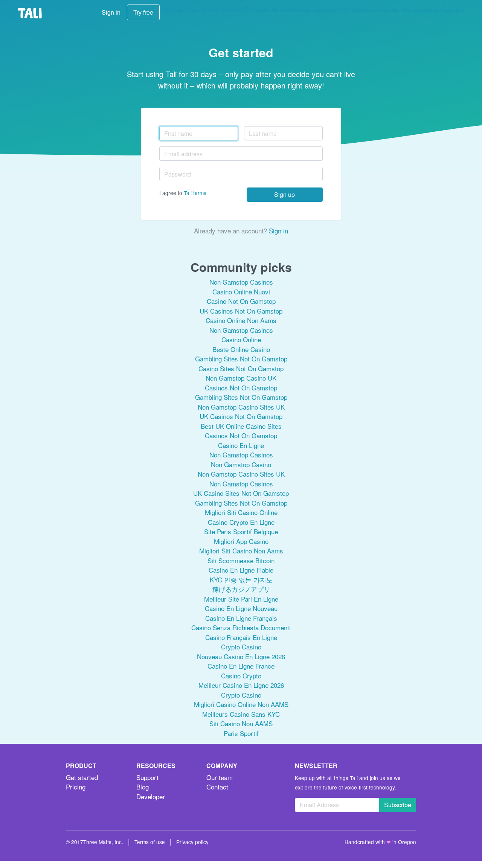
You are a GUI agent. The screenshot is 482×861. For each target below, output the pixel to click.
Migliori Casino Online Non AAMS (241, 704)
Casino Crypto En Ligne (241, 522)
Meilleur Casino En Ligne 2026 (241, 685)
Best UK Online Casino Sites (241, 426)
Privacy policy (192, 842)
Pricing (75, 786)
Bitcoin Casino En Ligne (234, 9)
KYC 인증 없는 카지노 (241, 579)
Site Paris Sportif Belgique (241, 531)
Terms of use (149, 842)
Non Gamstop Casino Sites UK (241, 406)
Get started (82, 777)
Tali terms (195, 193)
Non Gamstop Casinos (303, 9)
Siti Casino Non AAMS (241, 723)
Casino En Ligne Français (241, 618)
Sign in (111, 12)
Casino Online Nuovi (241, 291)
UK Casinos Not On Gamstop (241, 310)
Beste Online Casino (241, 349)
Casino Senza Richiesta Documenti (241, 627)
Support (147, 777)
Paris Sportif (241, 733)
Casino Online (241, 339)
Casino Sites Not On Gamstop (241, 368)
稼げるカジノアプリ (241, 589)
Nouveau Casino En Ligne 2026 (241, 656)
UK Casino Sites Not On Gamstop (241, 493)
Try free (143, 12)
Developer (150, 796)
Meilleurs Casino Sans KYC (241, 714)
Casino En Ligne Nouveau (241, 608)
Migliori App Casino (241, 541)
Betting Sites (180, 9)
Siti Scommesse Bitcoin (241, 560)
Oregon (407, 842)
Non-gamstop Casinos (432, 9)
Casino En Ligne (241, 445)
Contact (217, 786)
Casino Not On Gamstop (241, 301)
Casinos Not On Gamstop (241, 387)
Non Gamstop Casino (368, 9)
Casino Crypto (241, 675)
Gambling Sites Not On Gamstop (241, 358)
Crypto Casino (241, 646)
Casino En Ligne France (241, 666)
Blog (142, 786)
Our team (219, 777)
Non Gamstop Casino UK (241, 377)
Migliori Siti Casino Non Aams (241, 550)
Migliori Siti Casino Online (241, 512)
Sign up (284, 194)
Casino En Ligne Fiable (241, 570)
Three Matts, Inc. (103, 842)
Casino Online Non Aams (241, 320)
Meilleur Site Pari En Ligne (241, 598)
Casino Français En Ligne (241, 637)
